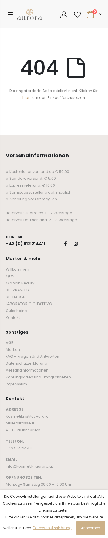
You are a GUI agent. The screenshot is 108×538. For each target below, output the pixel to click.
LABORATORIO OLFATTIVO (29, 304)
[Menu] (10, 14)
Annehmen (90, 527)
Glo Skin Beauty (20, 283)
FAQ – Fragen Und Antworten (32, 356)
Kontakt (13, 317)
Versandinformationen (27, 370)
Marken (13, 349)
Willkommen (17, 269)
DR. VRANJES (17, 290)
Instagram (75, 243)
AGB (10, 342)
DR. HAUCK (15, 297)
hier (26, 97)
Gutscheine (16, 310)
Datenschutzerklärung (26, 363)
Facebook (65, 243)
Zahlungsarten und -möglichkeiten (38, 377)
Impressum (16, 384)
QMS (10, 276)
